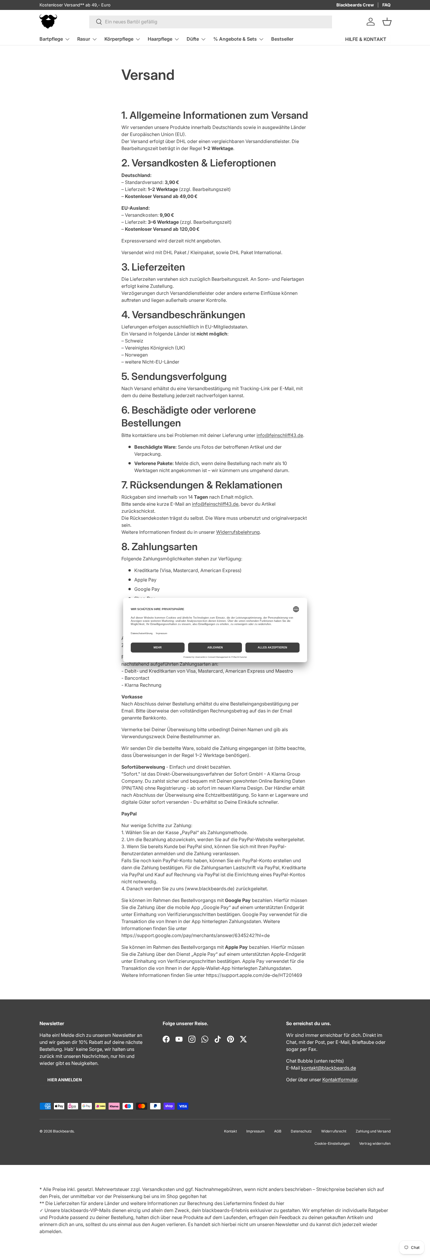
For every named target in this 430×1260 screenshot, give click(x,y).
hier (280, 1203)
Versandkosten (158, 1189)
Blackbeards (63, 1131)
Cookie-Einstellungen (332, 1143)
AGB (277, 1131)
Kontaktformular (339, 1079)
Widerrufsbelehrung (238, 532)
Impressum (255, 1131)
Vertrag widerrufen (375, 1143)
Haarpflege (160, 39)
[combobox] (210, 21)
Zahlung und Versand (373, 1131)
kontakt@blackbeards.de (328, 1068)
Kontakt (230, 1131)
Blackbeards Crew (355, 4)
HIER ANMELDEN (64, 1079)
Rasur (83, 39)
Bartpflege (51, 39)
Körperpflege (118, 39)
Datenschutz (301, 1131)
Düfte (193, 39)
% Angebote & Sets (235, 39)
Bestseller (282, 39)
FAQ (386, 4)
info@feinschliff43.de (280, 435)
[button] (387, 21)
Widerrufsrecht (333, 1131)
